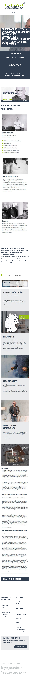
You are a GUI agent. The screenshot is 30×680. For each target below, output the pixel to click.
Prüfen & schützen (5, 610)
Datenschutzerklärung (21, 632)
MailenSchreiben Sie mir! (12, 579)
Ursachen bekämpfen (6, 612)
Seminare (18, 603)
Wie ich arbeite (19, 612)
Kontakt (19, 619)
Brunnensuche (4, 614)
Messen (3, 603)
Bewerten (3, 607)
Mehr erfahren (21, 646)
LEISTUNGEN (19, 597)
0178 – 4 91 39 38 (16, 66)
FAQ (17, 625)
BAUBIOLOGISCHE (6, 597)
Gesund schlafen (4, 605)
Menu (14, 12)
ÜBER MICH (19, 608)
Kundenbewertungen (21, 614)
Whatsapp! (16, 75)
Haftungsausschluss (20, 629)
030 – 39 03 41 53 (17, 64)
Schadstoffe (3, 617)
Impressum (18, 627)
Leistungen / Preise (20, 601)
